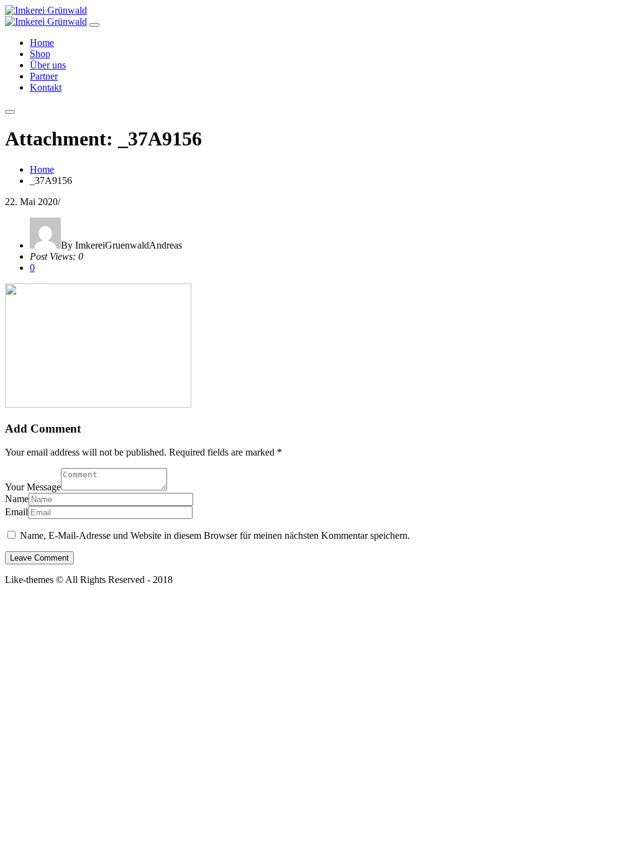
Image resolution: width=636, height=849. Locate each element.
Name (17, 498)
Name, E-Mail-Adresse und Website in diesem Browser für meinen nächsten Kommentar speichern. (215, 535)
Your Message (33, 487)
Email (16, 512)
